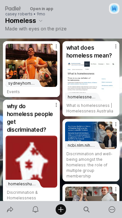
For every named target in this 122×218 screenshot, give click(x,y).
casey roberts (19, 14)
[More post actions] (52, 49)
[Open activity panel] (35, 209)
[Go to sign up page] (114, 8)
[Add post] (61, 209)
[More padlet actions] (112, 209)
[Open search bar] (86, 209)
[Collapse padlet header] (41, 21)
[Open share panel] (10, 209)
